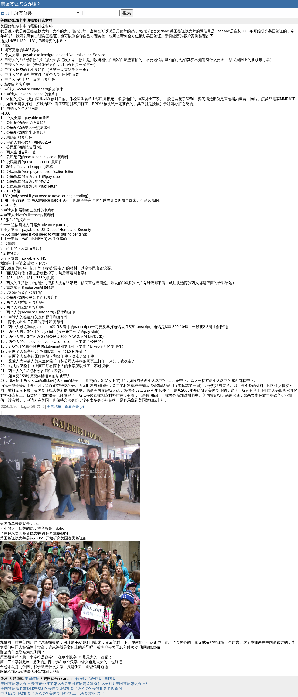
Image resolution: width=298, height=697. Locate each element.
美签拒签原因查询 (107, 688)
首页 (4, 12)
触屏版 (81, 679)
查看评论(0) (74, 407)
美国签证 (32, 679)
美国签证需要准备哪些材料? (23, 688)
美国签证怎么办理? (131, 684)
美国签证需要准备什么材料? (91, 684)
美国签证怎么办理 (15, 684)
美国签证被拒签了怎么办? (69, 688)
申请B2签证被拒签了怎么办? (24, 693)
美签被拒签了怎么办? (49, 684)
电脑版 (109, 679)
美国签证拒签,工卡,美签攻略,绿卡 (76, 693)
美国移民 (54, 407)
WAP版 (95, 679)
